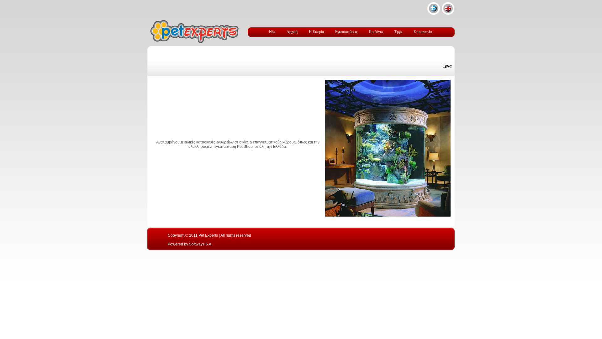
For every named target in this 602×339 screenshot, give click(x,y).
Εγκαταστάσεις (346, 32)
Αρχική (292, 32)
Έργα (398, 32)
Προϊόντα (376, 32)
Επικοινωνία (423, 32)
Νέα (272, 32)
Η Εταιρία (316, 32)
